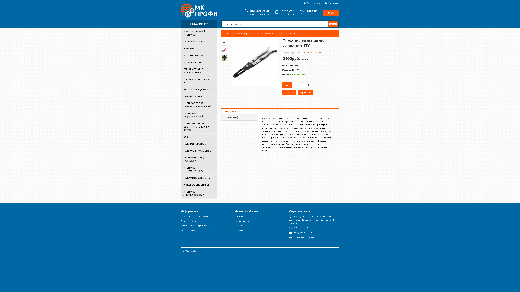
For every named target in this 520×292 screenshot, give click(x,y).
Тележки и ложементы (196, 178)
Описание (230, 111)
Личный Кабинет (242, 216)
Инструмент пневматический (193, 169)
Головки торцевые (194, 144)
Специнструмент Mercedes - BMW (193, 71)
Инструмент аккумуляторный (193, 193)
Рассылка (239, 230)
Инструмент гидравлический (193, 115)
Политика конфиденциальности (195, 226)
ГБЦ (257, 33)
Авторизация (333, 3)
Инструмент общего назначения (195, 159)
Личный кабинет (314, 3)
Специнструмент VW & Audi (196, 81)
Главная (227, 33)
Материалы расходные (197, 151)
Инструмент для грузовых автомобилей (197, 105)
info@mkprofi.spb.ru (303, 233)
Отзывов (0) (231, 117)
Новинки (188, 48)
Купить (287, 85)
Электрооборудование (197, 89)
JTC (300, 65)
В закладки (289, 93)
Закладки (239, 226)
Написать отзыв (315, 53)
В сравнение (305, 93)
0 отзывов (300, 53)
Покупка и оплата (188, 221)
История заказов (242, 221)
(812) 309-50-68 (259, 10)
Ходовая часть (192, 62)
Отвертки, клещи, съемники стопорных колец (196, 126)
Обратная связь (188, 230)
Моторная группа (193, 55)
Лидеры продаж (193, 41)
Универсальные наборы (197, 185)
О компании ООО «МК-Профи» (194, 216)
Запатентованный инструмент (194, 33)
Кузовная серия (192, 96)
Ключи (187, 137)
